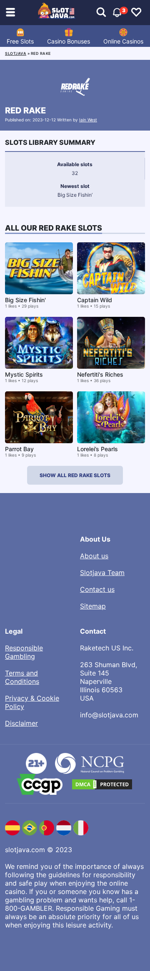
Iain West (88, 119)
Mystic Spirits (24, 374)
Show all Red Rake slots (75, 475)
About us (94, 556)
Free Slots (20, 41)
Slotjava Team (102, 572)
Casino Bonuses (68, 41)
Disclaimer (21, 723)
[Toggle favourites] (136, 12)
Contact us (97, 589)
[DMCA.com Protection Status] (102, 784)
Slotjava (15, 53)
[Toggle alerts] (101, 12)
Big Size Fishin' (25, 299)
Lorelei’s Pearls (97, 448)
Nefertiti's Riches (100, 374)
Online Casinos (123, 41)
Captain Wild (94, 299)
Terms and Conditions (22, 677)
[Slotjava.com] (56, 12)
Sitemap (93, 606)
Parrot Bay (19, 448)
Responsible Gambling (24, 652)
